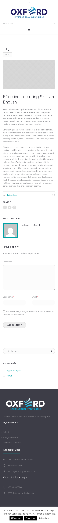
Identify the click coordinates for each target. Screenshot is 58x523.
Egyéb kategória (14, 370)
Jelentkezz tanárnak (12, 442)
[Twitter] (9, 208)
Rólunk (6, 432)
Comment (7, 261)
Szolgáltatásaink (10, 437)
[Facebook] (5, 208)
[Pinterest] (14, 208)
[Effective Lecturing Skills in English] (29, 74)
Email (35, 296)
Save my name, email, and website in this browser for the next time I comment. (28, 313)
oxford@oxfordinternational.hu (22, 459)
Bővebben (44, 518)
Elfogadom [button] (16, 518)
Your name (8, 296)
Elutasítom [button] (30, 518)
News (9, 375)
